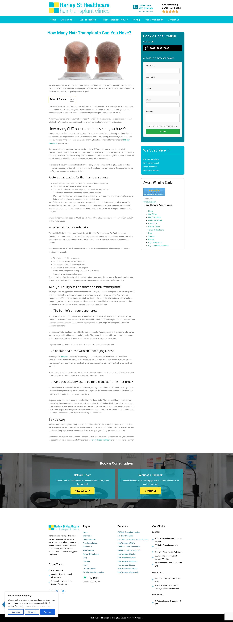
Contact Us (173, 19)
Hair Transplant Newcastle (128, 572)
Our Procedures (87, 19)
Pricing (136, 19)
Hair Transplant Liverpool (127, 569)
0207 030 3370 (82, 491)
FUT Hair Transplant (151, 163)
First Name (150, 66)
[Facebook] (51, 591)
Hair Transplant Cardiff (127, 558)
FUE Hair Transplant (151, 159)
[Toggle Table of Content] (70, 100)
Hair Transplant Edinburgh (128, 561)
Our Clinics (66, 19)
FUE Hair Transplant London (129, 532)
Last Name (150, 77)
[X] (57, 591)
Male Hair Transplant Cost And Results (133, 539)
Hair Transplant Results (115, 19)
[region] (31, 604)
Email (148, 100)
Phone (148, 88)
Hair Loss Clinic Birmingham (129, 550)
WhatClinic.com (149, 202)
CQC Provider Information (158, 246)
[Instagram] (63, 591)
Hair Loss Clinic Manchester (129, 547)
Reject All (31, 612)
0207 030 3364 (146, 8)
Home (53, 19)
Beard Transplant (150, 167)
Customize (16, 612)
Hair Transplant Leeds (126, 565)
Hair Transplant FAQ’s (126, 543)
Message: (150, 111)
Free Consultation (154, 19)
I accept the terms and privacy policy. (162, 126)
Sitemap (151, 236)
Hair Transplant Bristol (126, 554)
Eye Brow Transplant (151, 170)
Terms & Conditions (156, 230)
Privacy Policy (154, 227)
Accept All (47, 612)
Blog (150, 233)
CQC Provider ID (155, 242)
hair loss (64, 357)
